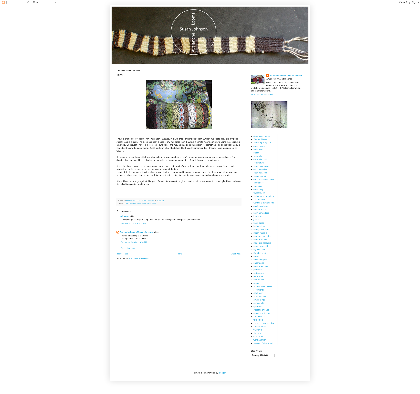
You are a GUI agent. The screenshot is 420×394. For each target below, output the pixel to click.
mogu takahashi (260, 246)
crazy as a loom (260, 173)
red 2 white (258, 276)
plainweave (258, 273)
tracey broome (259, 326)
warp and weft (259, 340)
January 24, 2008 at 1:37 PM (133, 223)
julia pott (257, 219)
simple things (259, 300)
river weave (258, 280)
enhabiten (257, 186)
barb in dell (258, 149)
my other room (259, 253)
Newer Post (122, 254)
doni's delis (258, 183)
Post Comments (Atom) (139, 258)
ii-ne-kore (257, 216)
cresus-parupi (259, 176)
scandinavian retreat (262, 286)
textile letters (259, 316)
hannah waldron (260, 209)
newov (256, 256)
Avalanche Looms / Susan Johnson (136, 232)
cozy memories (260, 169)
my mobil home (260, 250)
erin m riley (258, 189)
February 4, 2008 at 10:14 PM (134, 242)
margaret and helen (262, 236)
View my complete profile (262, 94)
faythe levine (259, 193)
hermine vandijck (261, 213)
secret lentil (258, 290)
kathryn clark (259, 226)
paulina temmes (260, 266)
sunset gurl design (261, 313)
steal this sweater (261, 310)
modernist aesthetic (262, 243)
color (126, 203)
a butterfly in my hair (262, 142)
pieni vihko (258, 270)
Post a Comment (128, 248)
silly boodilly (258, 293)
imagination (141, 203)
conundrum (258, 163)
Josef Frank (151, 203)
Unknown (124, 216)
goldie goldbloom (261, 206)
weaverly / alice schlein (263, 343)
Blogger (222, 373)
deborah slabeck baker (263, 179)
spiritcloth (257, 306)
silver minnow (259, 296)
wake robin (258, 336)
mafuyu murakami (261, 230)
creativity (132, 203)
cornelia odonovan (261, 166)
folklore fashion (260, 199)
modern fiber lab (260, 240)
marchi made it (260, 233)
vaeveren (257, 330)
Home (179, 254)
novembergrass (260, 260)
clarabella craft (260, 159)
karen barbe (258, 223)
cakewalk (257, 156)
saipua (256, 283)
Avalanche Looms (261, 136)
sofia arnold (258, 303)
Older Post (235, 254)
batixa (256, 153)
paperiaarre (258, 263)
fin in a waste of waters (263, 196)
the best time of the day (263, 323)
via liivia (257, 333)
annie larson (259, 146)
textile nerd (258, 320)
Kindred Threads (260, 139)
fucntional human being (263, 203)
